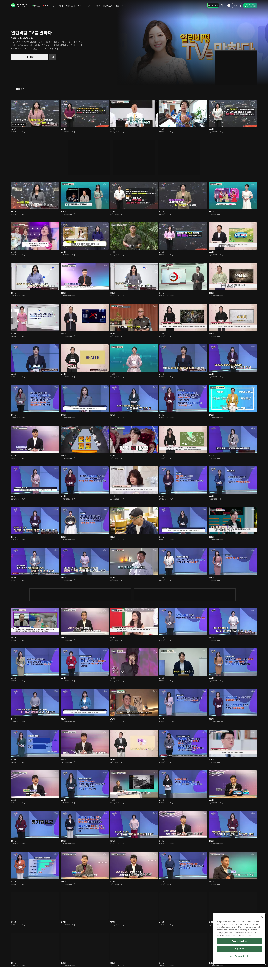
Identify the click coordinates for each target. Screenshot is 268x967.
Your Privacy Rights (239, 956)
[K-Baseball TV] (213, 5)
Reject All (240, 948)
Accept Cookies (239, 941)
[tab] (20, 89)
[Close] (262, 917)
